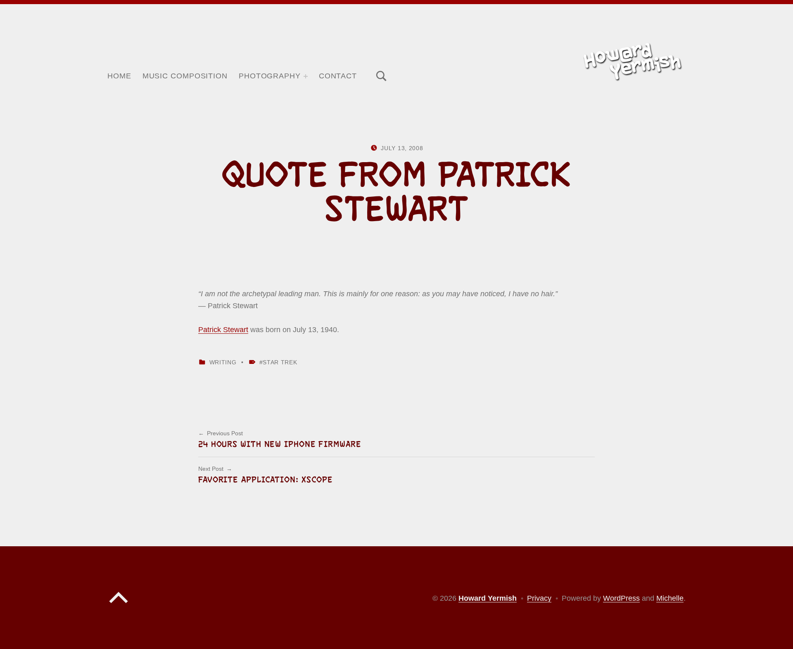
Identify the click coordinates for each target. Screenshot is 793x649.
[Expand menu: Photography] (306, 76)
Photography (270, 76)
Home (119, 76)
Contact (338, 76)
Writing (223, 362)
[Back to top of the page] (118, 605)
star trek (280, 362)
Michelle (670, 598)
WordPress (621, 598)
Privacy (539, 598)
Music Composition (185, 76)
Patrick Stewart (223, 330)
